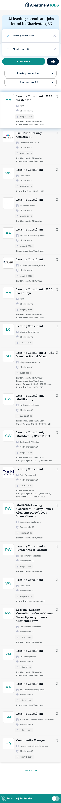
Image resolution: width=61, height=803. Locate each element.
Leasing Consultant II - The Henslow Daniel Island (35, 354)
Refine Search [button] (53, 61)
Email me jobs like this (19, 798)
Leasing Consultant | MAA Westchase (34, 98)
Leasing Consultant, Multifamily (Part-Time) (33, 434)
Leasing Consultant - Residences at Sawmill (31, 548)
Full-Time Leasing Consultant (29, 134)
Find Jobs (23, 61)
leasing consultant (29, 73)
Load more (30, 770)
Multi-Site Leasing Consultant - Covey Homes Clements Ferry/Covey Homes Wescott (34, 511)
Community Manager (31, 740)
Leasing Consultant (29, 169)
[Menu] (5, 5)
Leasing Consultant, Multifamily (30, 397)
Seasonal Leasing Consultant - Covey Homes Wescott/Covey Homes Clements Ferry (34, 615)
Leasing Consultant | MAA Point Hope (34, 291)
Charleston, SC (29, 82)
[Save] (56, 96)
